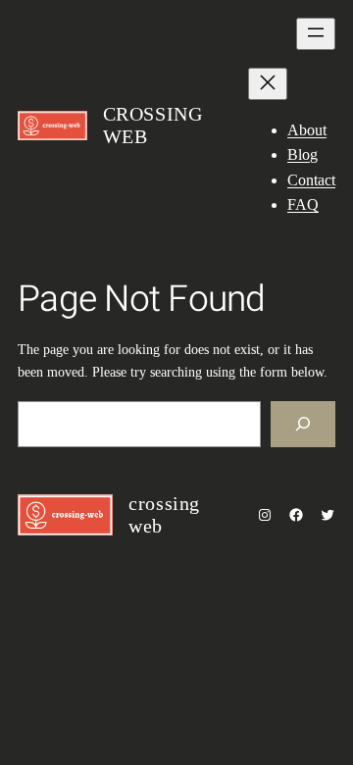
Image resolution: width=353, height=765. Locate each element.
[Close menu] (267, 84)
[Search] (303, 424)
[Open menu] (315, 34)
